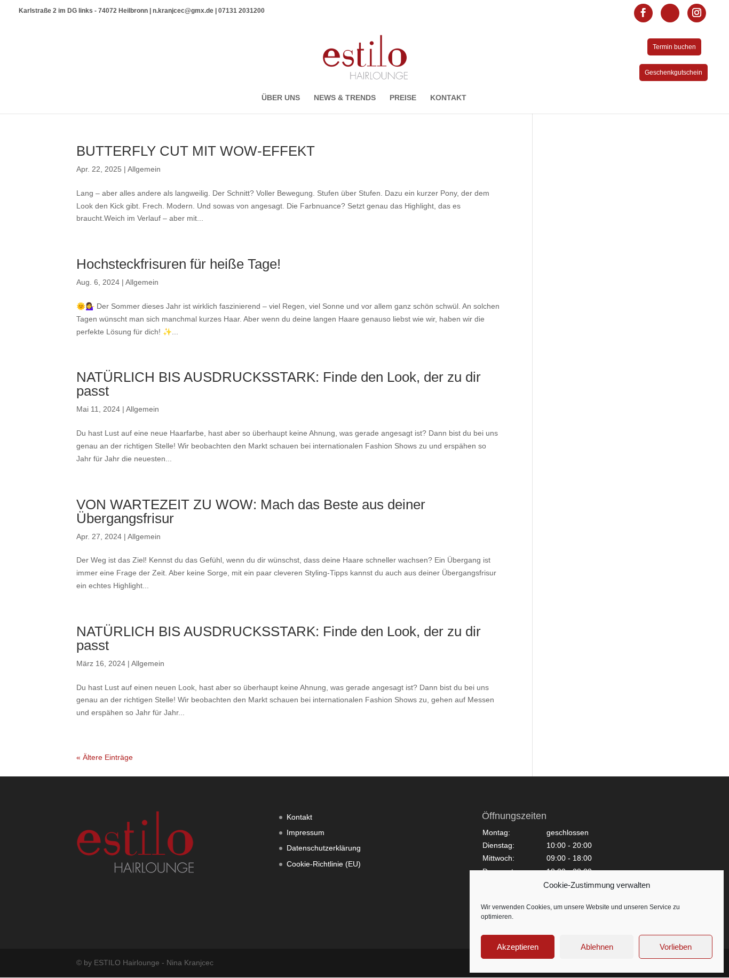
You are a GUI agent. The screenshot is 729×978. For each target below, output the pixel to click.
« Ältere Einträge (104, 757)
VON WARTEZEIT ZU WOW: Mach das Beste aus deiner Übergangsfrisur (250, 511)
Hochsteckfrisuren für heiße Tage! (178, 264)
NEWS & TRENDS (345, 98)
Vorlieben (676, 946)
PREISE (403, 98)
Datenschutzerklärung (324, 848)
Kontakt (299, 817)
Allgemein (144, 169)
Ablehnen (597, 946)
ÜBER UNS (281, 98)
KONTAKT (448, 98)
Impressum (305, 832)
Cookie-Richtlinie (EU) (324, 864)
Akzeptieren (517, 946)
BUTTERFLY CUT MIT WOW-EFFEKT (195, 151)
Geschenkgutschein (673, 72)
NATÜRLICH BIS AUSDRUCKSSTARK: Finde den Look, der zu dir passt (278, 384)
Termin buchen (674, 47)
